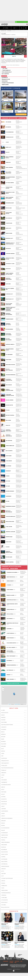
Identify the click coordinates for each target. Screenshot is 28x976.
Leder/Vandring (4, 811)
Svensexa (3, 883)
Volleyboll (3, 904)
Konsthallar (4, 801)
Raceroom (3, 847)
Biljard (2, 739)
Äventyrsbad (4, 722)
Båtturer (3, 736)
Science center (4, 854)
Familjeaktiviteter (5, 760)
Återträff (3, 719)
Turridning (3, 895)
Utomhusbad (4, 897)
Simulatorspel (4, 861)
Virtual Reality (4, 902)
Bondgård (3, 746)
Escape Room (4, 758)
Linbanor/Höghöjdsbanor (6, 818)
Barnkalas (3, 734)
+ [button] (3, 687)
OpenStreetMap (17, 704)
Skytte (2, 871)
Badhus (2, 731)
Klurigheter (4, 799)
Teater (2, 888)
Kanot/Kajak (3, 791)
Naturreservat (4, 832)
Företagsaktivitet (5, 763)
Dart (2, 755)
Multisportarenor (5, 827)
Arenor (2, 715)
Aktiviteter (9, 30)
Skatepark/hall (4, 864)
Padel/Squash (4, 837)
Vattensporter (4, 900)
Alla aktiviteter (6, 907)
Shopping (3, 856)
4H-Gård (3, 710)
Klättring (3, 796)
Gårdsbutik (3, 772)
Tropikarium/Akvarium (5, 892)
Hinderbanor (4, 782)
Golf (2, 777)
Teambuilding (4, 885)
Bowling (3, 751)
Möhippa (3, 825)
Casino (2, 753)
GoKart (2, 775)
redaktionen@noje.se (16, 969)
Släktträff (3, 873)
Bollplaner (3, 743)
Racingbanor (4, 849)
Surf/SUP (3, 880)
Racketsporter (4, 851)
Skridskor (3, 868)
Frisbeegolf (3, 770)
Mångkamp (3, 820)
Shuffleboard (4, 859)
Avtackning (3, 729)
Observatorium (4, 835)
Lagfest (2, 806)
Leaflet (9, 704)
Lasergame (3, 808)
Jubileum (3, 787)
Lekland (3, 813)
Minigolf (3, 823)
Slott (2, 876)
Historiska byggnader (6, 784)
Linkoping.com (3, 30)
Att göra (5, 28)
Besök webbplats (6, 70)
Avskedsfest (3, 727)
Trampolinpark (4, 890)
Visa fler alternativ (20, 114)
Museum (3, 830)
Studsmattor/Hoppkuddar (7, 878)
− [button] (3, 689)
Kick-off (3, 794)
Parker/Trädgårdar (5, 842)
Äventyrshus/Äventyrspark (7, 724)
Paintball (3, 839)
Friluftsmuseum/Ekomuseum (7, 767)
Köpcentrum (4, 803)
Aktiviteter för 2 (4, 712)
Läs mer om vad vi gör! (20, 966)
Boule (2, 748)
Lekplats (3, 815)
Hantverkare (4, 779)
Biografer (3, 741)
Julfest (2, 789)
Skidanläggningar (5, 866)
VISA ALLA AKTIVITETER (13, 683)
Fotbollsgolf (4, 765)
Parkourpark (4, 844)
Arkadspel (3, 717)
